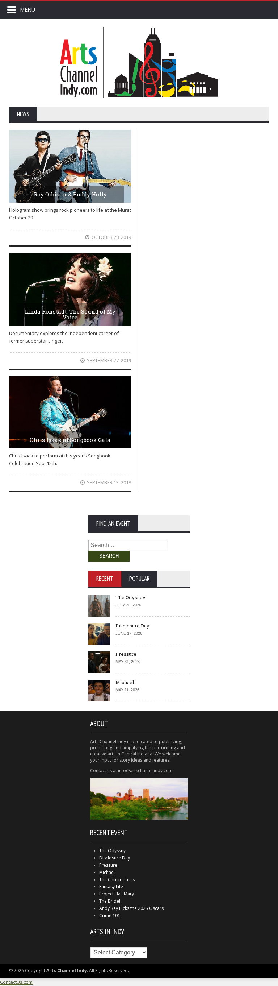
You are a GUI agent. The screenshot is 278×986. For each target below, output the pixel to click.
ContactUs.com (16, 982)
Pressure (125, 654)
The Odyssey (130, 597)
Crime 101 (109, 915)
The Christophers (117, 880)
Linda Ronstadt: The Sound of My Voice (70, 314)
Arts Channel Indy (139, 62)
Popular (139, 579)
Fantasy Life (111, 886)
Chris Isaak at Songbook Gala (70, 439)
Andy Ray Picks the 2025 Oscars (131, 908)
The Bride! (109, 901)
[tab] (104, 579)
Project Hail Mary (116, 894)
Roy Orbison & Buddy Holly (70, 194)
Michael (124, 682)
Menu (27, 9)
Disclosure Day (132, 625)
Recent (104, 579)
